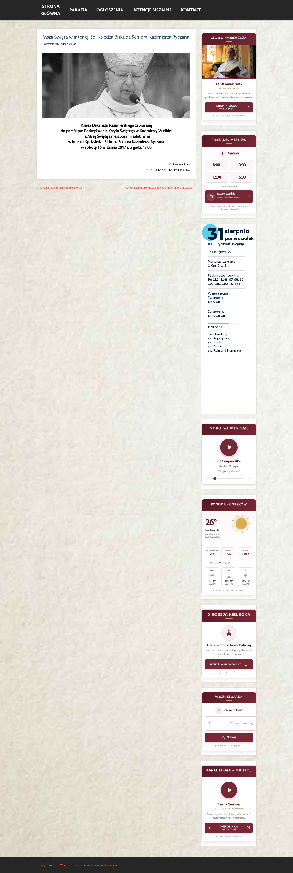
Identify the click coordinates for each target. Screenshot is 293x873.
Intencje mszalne (152, 10)
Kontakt (191, 10)
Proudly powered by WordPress (54, 865)
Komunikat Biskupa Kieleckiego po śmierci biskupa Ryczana (160, 187)
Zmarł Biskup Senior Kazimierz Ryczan (60, 187)
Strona (50, 10)
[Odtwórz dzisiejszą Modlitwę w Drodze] (229, 447)
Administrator (68, 44)
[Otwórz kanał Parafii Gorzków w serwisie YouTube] (229, 791)
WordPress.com (108, 865)
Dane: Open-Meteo (237, 590)
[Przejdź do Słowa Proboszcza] (229, 62)
